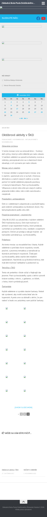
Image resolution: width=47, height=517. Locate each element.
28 (42, 112)
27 (35, 112)
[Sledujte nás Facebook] (38, 18)
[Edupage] (21, 27)
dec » (26, 118)
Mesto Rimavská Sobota (12, 85)
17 (17, 109)
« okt (21, 118)
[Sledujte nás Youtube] (43, 18)
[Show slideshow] (23, 407)
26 (29, 112)
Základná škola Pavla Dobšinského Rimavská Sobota (18, 3)
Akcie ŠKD (5, 128)
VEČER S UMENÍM (30, 470)
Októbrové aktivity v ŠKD (10, 470)
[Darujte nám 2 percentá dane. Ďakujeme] (21, 44)
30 (11, 115)
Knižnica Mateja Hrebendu (13, 80)
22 (5, 112)
